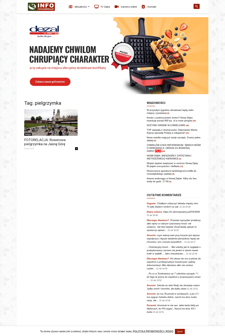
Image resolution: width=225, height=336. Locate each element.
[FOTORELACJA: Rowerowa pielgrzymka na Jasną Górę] (51, 122)
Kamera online (128, 6)
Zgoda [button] (180, 331)
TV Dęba (105, 6)
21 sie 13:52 (156, 280)
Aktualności (80, 6)
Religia (28, 134)
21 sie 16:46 (152, 215)
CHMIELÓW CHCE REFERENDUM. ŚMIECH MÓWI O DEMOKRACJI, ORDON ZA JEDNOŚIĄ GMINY (174, 148)
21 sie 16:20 (173, 230)
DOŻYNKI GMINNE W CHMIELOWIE (166, 125)
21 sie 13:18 (164, 300)
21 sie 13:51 (192, 289)
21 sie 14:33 (161, 268)
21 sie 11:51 (158, 312)
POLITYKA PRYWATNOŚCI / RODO (153, 331)
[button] (196, 6)
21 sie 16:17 (190, 242)
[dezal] (112, 55)
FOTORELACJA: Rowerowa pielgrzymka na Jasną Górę (45, 142)
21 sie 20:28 (185, 207)
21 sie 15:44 (191, 254)
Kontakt (151, 6)
